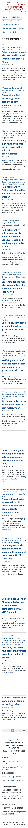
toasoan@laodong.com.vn (15, 781)
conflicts (15, 118)
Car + (4, 32)
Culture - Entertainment (11, 25)
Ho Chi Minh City (20, 477)
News (13, 21)
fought (6, 479)
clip (8, 336)
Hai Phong (5, 68)
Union (20, 21)
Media (12, 17)
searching (5, 301)
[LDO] (14, 47)
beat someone (14, 670)
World (22, 28)
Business (6, 21)
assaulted (14, 572)
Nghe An (4, 160)
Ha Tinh (4, 414)
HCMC (11, 567)
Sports (19, 17)
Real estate (7, 28)
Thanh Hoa (5, 298)
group (23, 519)
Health (15, 28)
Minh (8, 112)
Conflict (11, 160)
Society (5, 17)
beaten (4, 715)
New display (13, 32)
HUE (3, 336)
